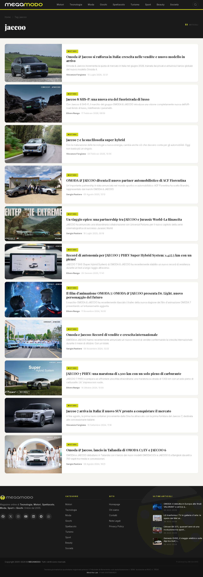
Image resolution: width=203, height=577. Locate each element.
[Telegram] (41, 516)
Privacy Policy (116, 526)
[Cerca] (195, 4)
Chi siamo (114, 510)
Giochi (103, 4)
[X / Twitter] (11, 516)
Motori (60, 4)
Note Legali (115, 521)
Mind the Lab (92, 572)
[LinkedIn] (33, 516)
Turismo (135, 4)
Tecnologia (76, 4)
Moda (91, 4)
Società (174, 4)
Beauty (160, 4)
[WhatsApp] (49, 516)
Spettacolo (119, 4)
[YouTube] (26, 516)
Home (8, 17)
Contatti (113, 515)
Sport (148, 4)
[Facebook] (3, 516)
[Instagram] (18, 516)
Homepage (114, 504)
